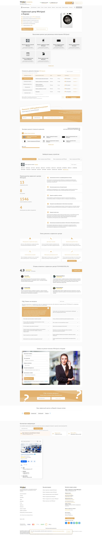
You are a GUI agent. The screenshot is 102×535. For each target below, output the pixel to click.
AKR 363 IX (39, 169)
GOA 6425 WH (34, 169)
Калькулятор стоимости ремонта (26, 512)
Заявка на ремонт (65, 7)
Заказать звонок (58, 398)
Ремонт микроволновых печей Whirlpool (60, 159)
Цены (38, 7)
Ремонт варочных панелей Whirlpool (29, 159)
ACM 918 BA (44, 169)
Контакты (70, 7)
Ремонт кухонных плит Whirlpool (49, 500)
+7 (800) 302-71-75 (53, 2)
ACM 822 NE (28, 169)
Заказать (75, 78)
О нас (42, 7)
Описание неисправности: (29, 367)
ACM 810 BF (60, 169)
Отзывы (45, 7)
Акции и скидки (58, 7)
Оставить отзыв (77, 270)
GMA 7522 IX (53, 167)
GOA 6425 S (49, 169)
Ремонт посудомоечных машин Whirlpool (50, 498)
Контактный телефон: (28, 353)
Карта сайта (22, 519)
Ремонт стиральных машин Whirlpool (44, 159)
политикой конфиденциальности (35, 119)
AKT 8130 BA (23, 169)
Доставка (49, 7)
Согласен (68, 531)
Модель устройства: (28, 363)
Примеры (22, 497)
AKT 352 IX (33, 167)
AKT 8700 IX (48, 167)
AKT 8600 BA (64, 167)
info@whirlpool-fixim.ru (69, 499)
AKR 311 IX (23, 167)
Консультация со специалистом (73, 97)
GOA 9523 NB (59, 167)
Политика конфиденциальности (51, 528)
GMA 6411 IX (43, 167)
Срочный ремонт (34, 7)
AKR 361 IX (70, 167)
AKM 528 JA (38, 167)
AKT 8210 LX (28, 167)
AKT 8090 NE (75, 167)
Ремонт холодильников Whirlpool (75, 159)
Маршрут (25, 461)
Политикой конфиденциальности (43, 430)
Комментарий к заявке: (28, 372)
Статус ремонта (79, 7)
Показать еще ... (66, 169)
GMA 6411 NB (54, 169)
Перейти (36, 164)
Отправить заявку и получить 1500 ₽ (53, 117)
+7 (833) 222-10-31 (44, 2)
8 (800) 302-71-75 (68, 496)
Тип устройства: (27, 358)
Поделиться (66, 523)
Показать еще (51, 65)
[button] (22, 413)
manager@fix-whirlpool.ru (70, 502)
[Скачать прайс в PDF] (63, 97)
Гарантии (53, 7)
